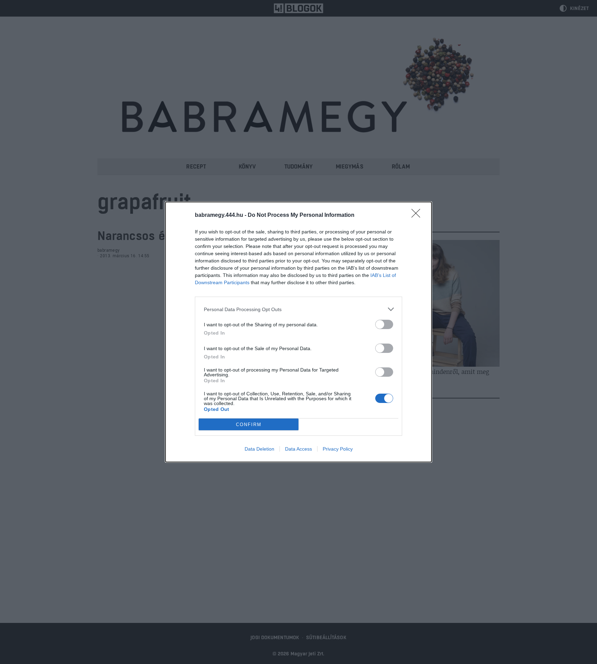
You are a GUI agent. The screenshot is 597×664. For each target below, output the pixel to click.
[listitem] (298, 309)
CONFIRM (249, 424)
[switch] (384, 324)
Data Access (298, 449)
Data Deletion (259, 449)
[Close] (418, 215)
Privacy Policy (338, 449)
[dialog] (298, 332)
